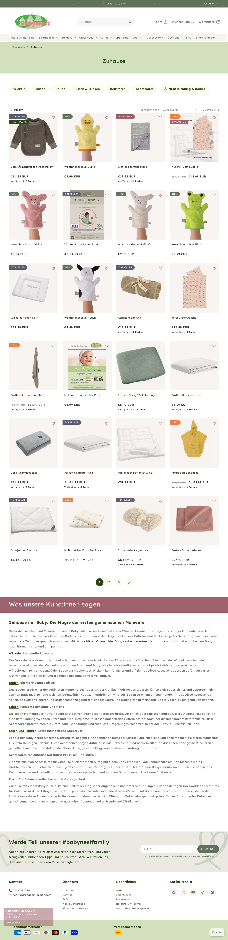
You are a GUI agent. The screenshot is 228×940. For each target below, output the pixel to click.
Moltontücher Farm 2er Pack (82, 550)
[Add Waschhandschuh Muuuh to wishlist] (107, 268)
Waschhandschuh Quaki (79, 166)
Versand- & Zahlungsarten (133, 908)
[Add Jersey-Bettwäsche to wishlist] (214, 268)
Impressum (123, 894)
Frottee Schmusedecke (186, 550)
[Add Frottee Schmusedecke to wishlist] (214, 501)
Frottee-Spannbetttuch (186, 395)
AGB (119, 890)
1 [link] (99, 582)
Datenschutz (124, 899)
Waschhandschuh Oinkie (26, 244)
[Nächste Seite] (128, 582)
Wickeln (15, 653)
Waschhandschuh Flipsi (187, 244)
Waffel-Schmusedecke (132, 166)
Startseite (18, 47)
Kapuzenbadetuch (129, 317)
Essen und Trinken (23, 731)
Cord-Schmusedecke (24, 472)
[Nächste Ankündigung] (155, 3)
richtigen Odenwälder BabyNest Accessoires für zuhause (124, 641)
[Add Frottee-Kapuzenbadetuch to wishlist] (53, 346)
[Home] (32, 22)
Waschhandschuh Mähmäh (135, 244)
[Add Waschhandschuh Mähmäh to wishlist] (160, 195)
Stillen (14, 706)
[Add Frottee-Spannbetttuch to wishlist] (214, 346)
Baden (14, 682)
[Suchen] (130, 22)
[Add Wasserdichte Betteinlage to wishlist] (107, 195)
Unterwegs (86, 37)
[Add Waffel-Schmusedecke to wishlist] (160, 117)
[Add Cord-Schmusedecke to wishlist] (53, 423)
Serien (104, 37)
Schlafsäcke (47, 37)
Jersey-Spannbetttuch (78, 472)
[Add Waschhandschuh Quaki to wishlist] (107, 117)
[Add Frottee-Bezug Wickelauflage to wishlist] (160, 346)
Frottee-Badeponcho (185, 472)
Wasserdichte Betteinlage (81, 244)
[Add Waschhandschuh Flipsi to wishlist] (214, 195)
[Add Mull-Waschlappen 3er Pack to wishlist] (107, 346)
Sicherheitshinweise (75, 908)
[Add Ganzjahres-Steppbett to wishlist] (53, 501)
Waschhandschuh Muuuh (80, 317)
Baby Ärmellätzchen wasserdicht (32, 166)
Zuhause (66, 37)
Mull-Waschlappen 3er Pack (82, 395)
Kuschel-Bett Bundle (185, 166)
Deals (136, 37)
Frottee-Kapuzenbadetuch (28, 395)
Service (67, 894)
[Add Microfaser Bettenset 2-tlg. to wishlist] (160, 423)
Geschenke (154, 37)
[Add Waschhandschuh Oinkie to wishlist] (53, 195)
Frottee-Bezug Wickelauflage (137, 395)
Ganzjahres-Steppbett (25, 550)
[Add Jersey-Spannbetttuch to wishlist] (107, 423)
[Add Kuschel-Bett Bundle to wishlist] (214, 117)
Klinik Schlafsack (74, 904)
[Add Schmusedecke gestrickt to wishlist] (160, 501)
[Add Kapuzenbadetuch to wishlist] (160, 268)
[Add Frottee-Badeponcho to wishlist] (214, 423)
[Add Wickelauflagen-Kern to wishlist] (53, 268)
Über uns (173, 37)
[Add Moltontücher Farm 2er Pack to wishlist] (107, 501)
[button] (48, 37)
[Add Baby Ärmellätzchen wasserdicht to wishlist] (53, 117)
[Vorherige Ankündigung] (73, 3)
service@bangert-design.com (32, 894)
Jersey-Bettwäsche (184, 317)
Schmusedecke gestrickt (133, 550)
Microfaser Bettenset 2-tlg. (135, 472)
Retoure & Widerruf (129, 904)
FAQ (65, 899)
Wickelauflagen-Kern (24, 317)
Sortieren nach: (150, 109)
